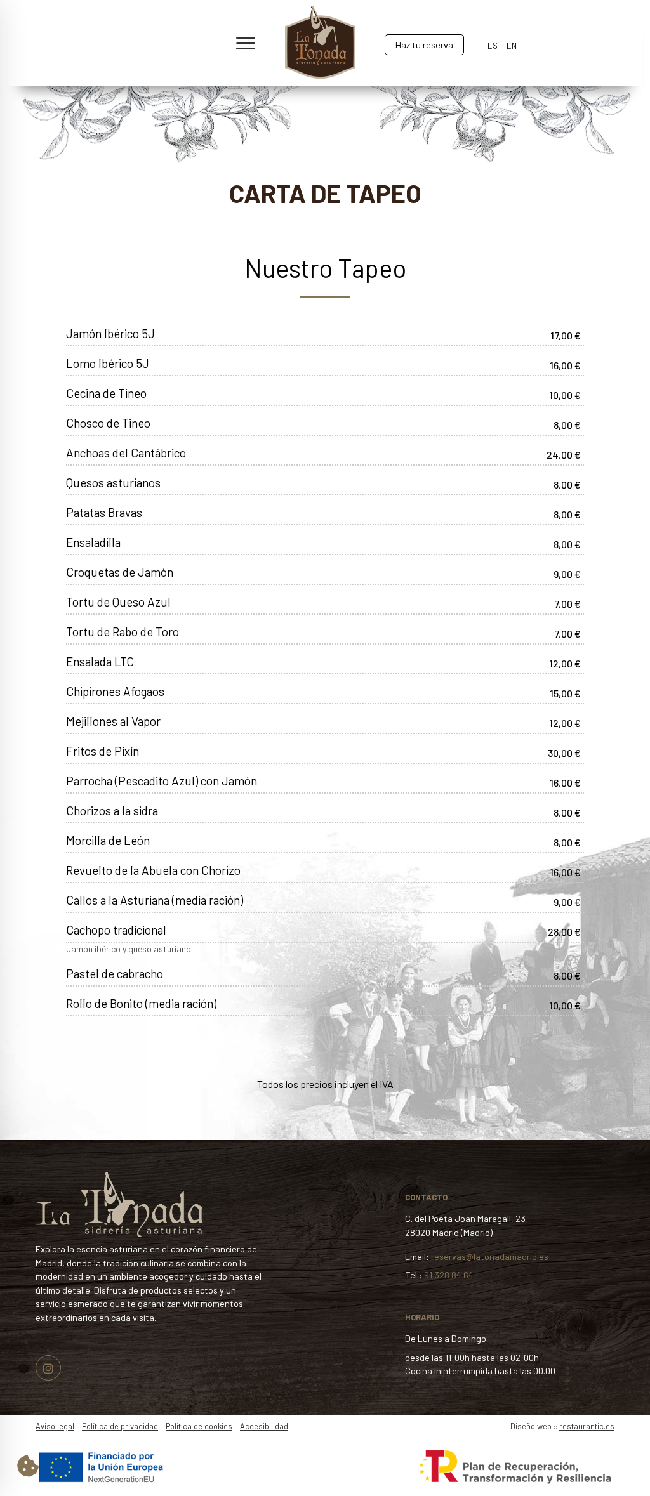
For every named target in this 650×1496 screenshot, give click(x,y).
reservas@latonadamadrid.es (489, 1256)
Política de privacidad (120, 1426)
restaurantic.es (586, 1426)
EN (512, 46)
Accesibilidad (264, 1426)
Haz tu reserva (424, 44)
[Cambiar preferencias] (28, 1465)
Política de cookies (199, 1426)
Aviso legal (55, 1426)
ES (493, 46)
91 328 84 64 (449, 1275)
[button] (142, 43)
